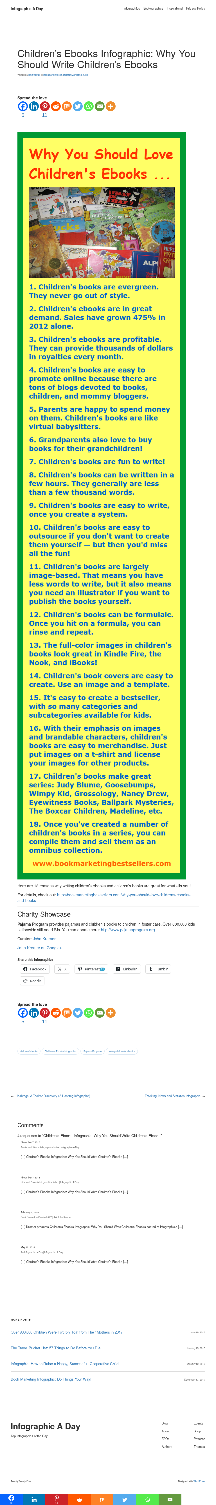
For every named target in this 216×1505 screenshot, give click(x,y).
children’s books (29, 1051)
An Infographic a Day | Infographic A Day (42, 1252)
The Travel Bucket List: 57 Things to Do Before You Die (55, 1348)
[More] (111, 106)
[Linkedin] (34, 106)
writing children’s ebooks (122, 1051)
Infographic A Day (27, 8)
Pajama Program (93, 1051)
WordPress (199, 1481)
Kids (85, 74)
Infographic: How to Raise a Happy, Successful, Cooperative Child (64, 1364)
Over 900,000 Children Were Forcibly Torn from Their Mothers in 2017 (66, 1332)
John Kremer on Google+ (39, 947)
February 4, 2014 (30, 1212)
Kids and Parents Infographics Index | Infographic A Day (50, 1182)
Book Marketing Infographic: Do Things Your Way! (51, 1379)
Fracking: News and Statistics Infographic (173, 1095)
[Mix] (67, 106)
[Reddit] (56, 106)
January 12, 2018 (196, 1363)
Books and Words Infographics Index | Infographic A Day (50, 1147)
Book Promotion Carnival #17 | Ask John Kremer (46, 1217)
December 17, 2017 (194, 1379)
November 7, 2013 (30, 1142)
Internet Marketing (72, 74)
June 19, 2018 (197, 1332)
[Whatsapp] (89, 106)
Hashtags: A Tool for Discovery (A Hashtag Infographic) (52, 1095)
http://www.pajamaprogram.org (128, 929)
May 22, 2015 (28, 1247)
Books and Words (52, 74)
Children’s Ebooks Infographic (60, 1051)
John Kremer (44, 938)
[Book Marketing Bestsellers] (101, 505)
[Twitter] (78, 106)
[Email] (100, 106)
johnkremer (34, 74)
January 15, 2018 (196, 1348)
